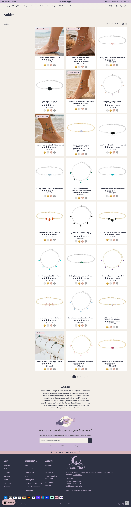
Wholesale (49, 472)
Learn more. (77, 475)
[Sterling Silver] (48, 65)
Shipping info (29, 480)
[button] (117, 24)
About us (48, 465)
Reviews (7, 487)
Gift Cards (49, 482)
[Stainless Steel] (54, 65)
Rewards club (30, 469)
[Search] (117, 6)
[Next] (91, 377)
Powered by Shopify (20, 504)
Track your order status (33, 483)
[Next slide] (61, 41)
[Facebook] (122, 2)
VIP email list (29, 472)
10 (88, 377)
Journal (48, 469)
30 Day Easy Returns (9, 1)
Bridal (6, 480)
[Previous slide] (38, 41)
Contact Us (29, 490)
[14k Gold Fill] (44, 65)
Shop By (7, 476)
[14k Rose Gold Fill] (51, 65)
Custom (7, 472)
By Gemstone (9, 469)
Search (27, 465)
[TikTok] (128, 2)
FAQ (26, 476)
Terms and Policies (65, 504)
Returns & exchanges (33, 487)
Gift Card (7, 483)
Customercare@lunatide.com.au (78, 490)
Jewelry (7, 465)
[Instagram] (125, 2)
